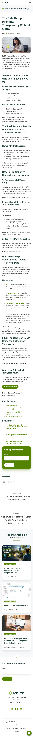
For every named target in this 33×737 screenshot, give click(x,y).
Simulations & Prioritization (15, 304)
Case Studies (12, 406)
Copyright (23, 728)
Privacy (15, 728)
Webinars (10, 410)
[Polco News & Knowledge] (16, 506)
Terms (8, 728)
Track (7, 285)
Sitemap (16, 731)
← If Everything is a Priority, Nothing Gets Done (17, 498)
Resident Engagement (14, 408)
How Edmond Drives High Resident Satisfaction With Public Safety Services (16, 426)
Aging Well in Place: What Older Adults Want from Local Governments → (16, 520)
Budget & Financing (14, 393)
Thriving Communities (14, 416)
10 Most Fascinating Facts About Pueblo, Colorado (16, 435)
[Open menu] (30, 2)
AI (8, 414)
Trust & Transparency (8, 395)
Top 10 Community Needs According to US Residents (14, 442)
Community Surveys (12, 293)
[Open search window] (26, 2)
